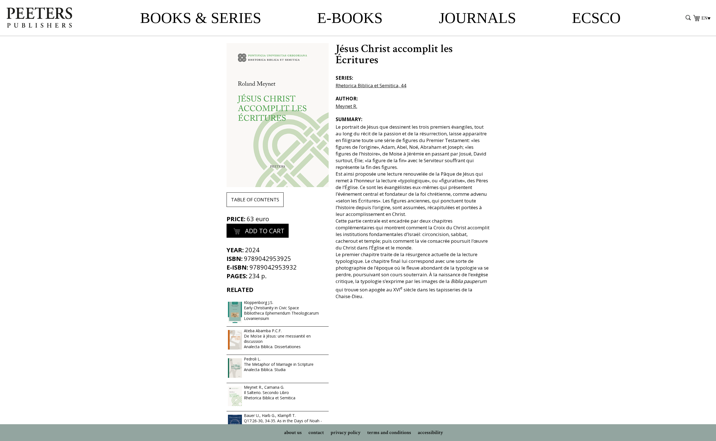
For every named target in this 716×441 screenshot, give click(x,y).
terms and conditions (389, 432)
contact (316, 432)
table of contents (255, 199)
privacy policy (346, 432)
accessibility (430, 432)
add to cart (263, 231)
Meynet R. (346, 106)
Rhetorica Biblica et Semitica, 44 (371, 85)
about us (293, 432)
